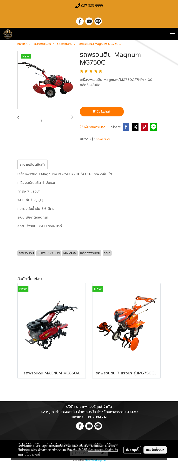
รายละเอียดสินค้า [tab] (32, 164)
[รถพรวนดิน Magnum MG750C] (45, 80)
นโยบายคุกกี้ (32, 454)
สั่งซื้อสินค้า (103, 111)
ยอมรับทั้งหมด (155, 450)
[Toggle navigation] (172, 34)
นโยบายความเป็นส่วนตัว (103, 450)
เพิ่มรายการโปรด (94, 127)
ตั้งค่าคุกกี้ (132, 450)
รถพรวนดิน (103, 139)
